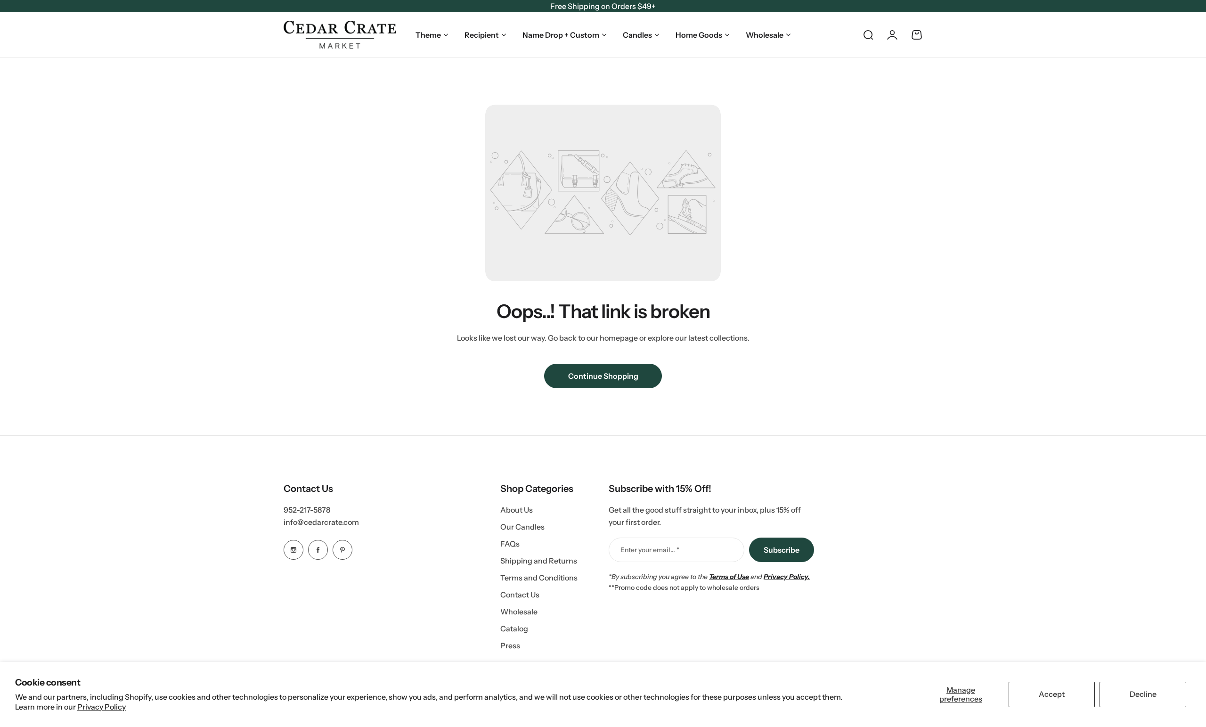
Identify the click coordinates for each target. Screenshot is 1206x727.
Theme (428, 35)
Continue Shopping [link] (603, 376)
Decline (1143, 694)
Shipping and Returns (538, 560)
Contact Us (519, 594)
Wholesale (764, 35)
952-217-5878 (307, 510)
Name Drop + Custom (560, 35)
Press (510, 645)
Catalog (514, 628)
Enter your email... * (649, 550)
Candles (637, 35)
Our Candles (522, 526)
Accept (1052, 694)
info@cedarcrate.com (321, 522)
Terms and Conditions (539, 577)
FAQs (510, 543)
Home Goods (699, 35)
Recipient (481, 35)
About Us (516, 510)
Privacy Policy (101, 706)
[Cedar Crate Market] (340, 35)
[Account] (892, 35)
